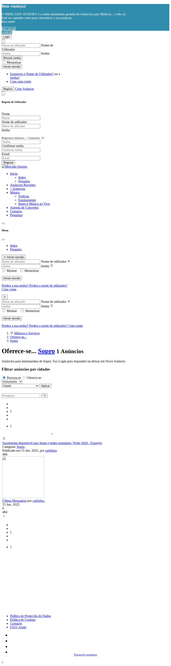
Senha (45, 53)
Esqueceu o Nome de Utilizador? (32, 74)
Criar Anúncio (24, 89)
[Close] (3, 41)
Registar (8, 162)
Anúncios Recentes (22, 185)
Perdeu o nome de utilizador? (48, 285)
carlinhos (51, 450)
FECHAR (8, 29)
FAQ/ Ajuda (18, 627)
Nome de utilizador (53, 261)
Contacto (16, 211)
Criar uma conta (20, 81)
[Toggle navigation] (3, 223)
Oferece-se (34, 378)
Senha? (15, 77)
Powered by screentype (85, 654)
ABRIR (7, 32)
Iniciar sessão (11, 66)
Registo (8, 89)
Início (14, 173)
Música (15, 192)
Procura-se (14, 378)
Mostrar (12, 270)
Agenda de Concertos (24, 207)
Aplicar (45, 385)
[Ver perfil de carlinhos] (23, 497)
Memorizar (13, 62)
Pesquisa (24, 181)
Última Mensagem (14, 500)
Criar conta (9, 289)
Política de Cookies (22, 619)
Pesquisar (16, 215)
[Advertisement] (85, 581)
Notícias (23, 196)
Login (6, 36)
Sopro (46, 351)
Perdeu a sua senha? (15, 285)
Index (22, 177)
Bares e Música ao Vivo (34, 204)
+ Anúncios (17, 188)
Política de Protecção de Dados (30, 616)
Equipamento (27, 200)
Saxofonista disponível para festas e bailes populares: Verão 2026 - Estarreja (52, 443)
